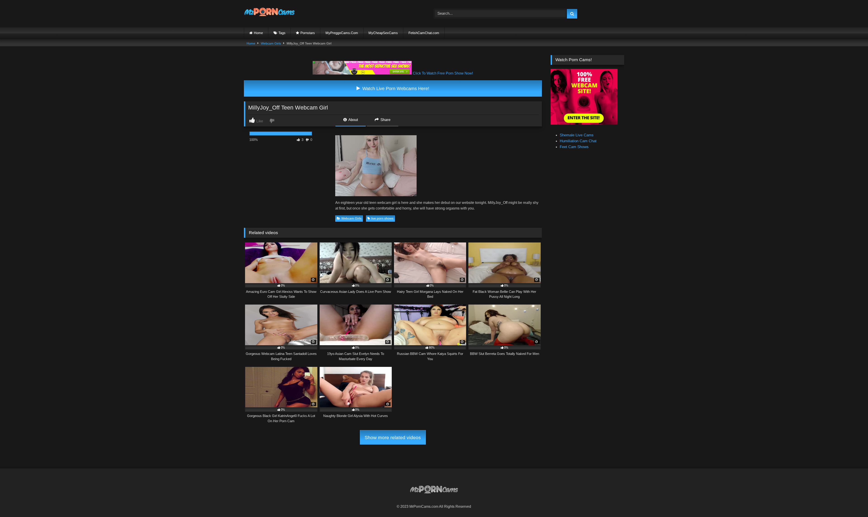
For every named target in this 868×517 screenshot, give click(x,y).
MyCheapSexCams (383, 33)
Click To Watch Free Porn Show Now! (443, 73)
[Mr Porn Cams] (269, 12)
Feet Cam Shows (574, 146)
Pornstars (307, 33)
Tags (281, 33)
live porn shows (382, 218)
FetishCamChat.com (423, 33)
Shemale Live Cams (577, 135)
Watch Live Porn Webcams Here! (395, 88)
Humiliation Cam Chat (578, 141)
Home (258, 33)
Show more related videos (393, 437)
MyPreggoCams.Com (342, 33)
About (352, 119)
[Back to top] (853, 503)
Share (384, 119)
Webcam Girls (271, 43)
